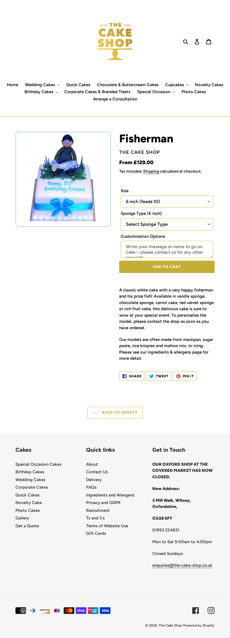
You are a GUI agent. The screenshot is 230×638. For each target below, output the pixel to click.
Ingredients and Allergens (110, 495)
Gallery (22, 518)
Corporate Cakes (31, 487)
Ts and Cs (95, 518)
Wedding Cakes (30, 479)
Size (124, 190)
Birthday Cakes (29, 471)
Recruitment (98, 510)
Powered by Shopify (199, 625)
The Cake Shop (170, 625)
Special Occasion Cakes (38, 464)
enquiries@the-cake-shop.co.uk (182, 565)
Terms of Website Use (107, 525)
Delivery (94, 479)
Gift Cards (96, 533)
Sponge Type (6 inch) (141, 213)
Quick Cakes (27, 495)
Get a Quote (27, 525)
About (92, 464)
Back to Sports (119, 412)
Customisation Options (143, 236)
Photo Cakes (27, 510)
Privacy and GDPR (103, 502)
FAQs (91, 487)
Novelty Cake (28, 502)
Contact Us (97, 471)
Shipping (151, 171)
